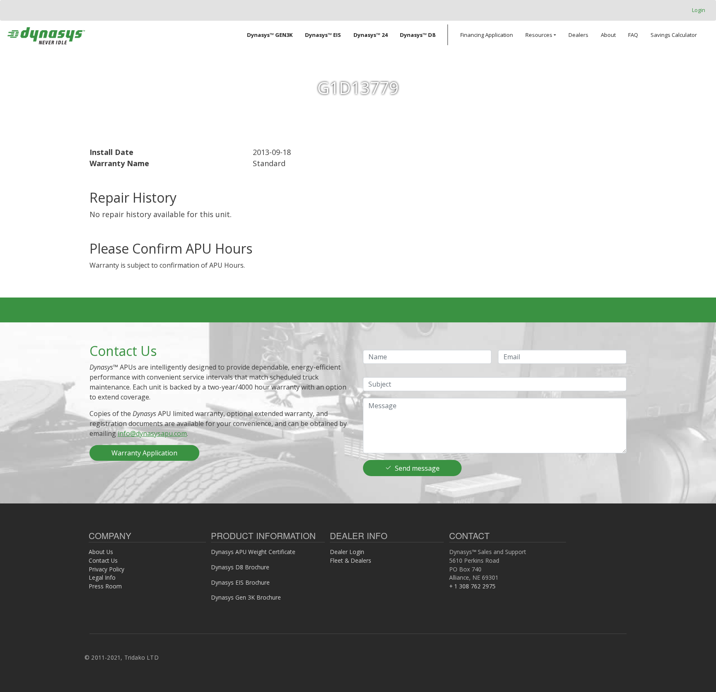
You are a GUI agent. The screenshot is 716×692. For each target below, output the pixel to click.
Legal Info (102, 577)
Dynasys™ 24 (370, 35)
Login (698, 10)
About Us (101, 552)
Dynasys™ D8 (417, 35)
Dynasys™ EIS (323, 35)
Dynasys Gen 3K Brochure (246, 597)
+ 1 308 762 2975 (472, 586)
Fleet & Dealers (350, 560)
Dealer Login (347, 552)
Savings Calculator (674, 35)
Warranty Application (144, 452)
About (608, 35)
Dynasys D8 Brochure (240, 567)
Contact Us (103, 560)
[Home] (46, 34)
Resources (538, 35)
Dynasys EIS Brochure (240, 582)
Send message (417, 468)
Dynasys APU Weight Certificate (253, 552)
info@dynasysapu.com (152, 433)
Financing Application (486, 35)
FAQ (633, 35)
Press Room (105, 586)
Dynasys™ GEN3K (270, 35)
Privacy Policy (106, 569)
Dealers (578, 35)
